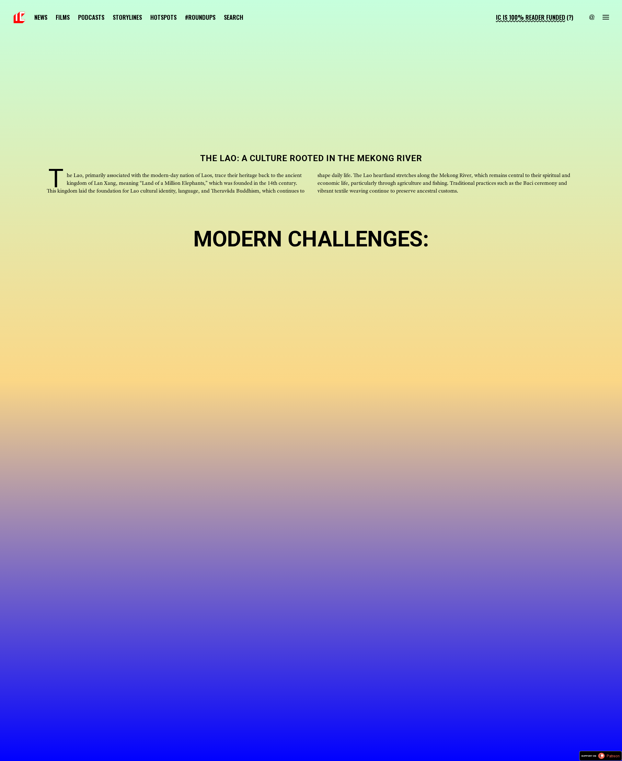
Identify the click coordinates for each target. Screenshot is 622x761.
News (40, 17)
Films (63, 17)
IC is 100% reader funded (530, 17)
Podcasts (91, 17)
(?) (570, 17)
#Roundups (200, 17)
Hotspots (163, 17)
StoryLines (127, 17)
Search (233, 17)
